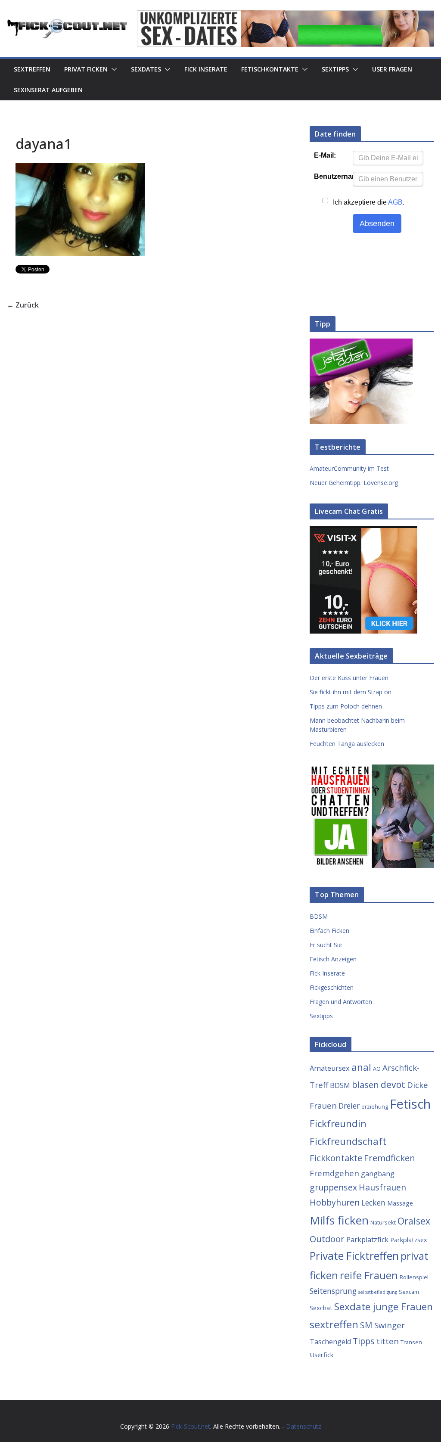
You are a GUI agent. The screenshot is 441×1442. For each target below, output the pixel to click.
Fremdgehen (334, 1173)
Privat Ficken (86, 69)
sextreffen (334, 1324)
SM (366, 1325)
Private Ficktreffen (354, 1256)
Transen (411, 1342)
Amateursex (330, 1068)
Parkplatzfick (367, 1239)
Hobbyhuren (335, 1202)
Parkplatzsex (408, 1239)
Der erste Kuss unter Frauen (349, 678)
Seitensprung (333, 1291)
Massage (400, 1203)
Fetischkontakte (269, 69)
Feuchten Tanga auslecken (347, 744)
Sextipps (335, 69)
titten (387, 1341)
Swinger (389, 1325)
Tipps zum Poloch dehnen (346, 706)
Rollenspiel (414, 1277)
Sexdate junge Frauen (383, 1306)
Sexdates (146, 69)
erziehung (374, 1106)
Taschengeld (330, 1341)
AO (377, 1068)
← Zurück (23, 305)
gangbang (377, 1173)
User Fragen (392, 69)
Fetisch (410, 1104)
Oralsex (414, 1221)
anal (361, 1067)
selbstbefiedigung (377, 1292)
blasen (365, 1084)
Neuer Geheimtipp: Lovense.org (354, 483)
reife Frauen (369, 1275)
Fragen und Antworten (341, 1002)
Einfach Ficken (329, 930)
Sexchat (321, 1307)
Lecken (373, 1202)
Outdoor (327, 1239)
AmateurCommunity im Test (349, 468)
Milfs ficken (339, 1220)
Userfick (321, 1354)
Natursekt (383, 1222)
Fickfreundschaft (348, 1141)
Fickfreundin (338, 1123)
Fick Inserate (205, 69)
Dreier (349, 1105)
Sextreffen (32, 69)
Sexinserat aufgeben (48, 90)
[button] (112, 69)
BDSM (319, 916)
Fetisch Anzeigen (333, 959)
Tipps (364, 1341)
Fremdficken (389, 1158)
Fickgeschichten (332, 987)
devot (393, 1084)
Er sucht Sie (326, 945)
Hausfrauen (382, 1187)
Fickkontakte (336, 1158)
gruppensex (333, 1187)
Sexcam (409, 1292)
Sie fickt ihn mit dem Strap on (350, 692)
